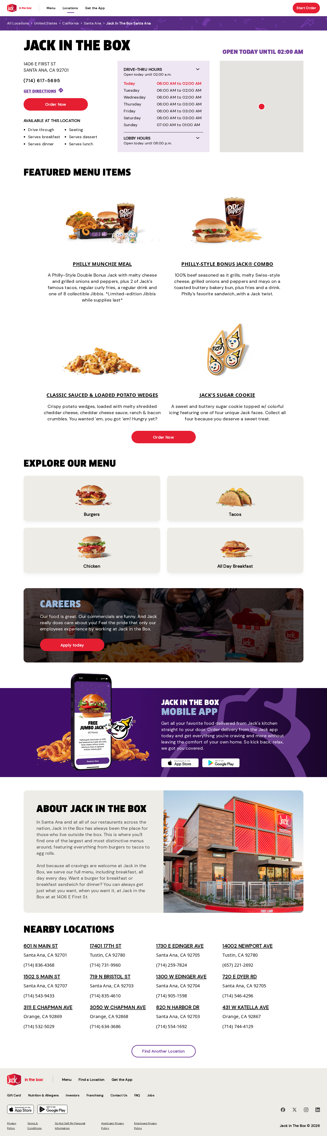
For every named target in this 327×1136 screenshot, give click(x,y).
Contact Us (119, 1095)
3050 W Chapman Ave (118, 1007)
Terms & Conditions (34, 1126)
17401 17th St (105, 946)
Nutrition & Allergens (43, 1095)
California (70, 23)
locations (70, 8)
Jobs (150, 1095)
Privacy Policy (11, 1126)
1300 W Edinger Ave (181, 976)
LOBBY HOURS (137, 138)
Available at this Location (52, 120)
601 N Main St (41, 946)
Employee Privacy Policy (145, 1126)
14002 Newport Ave (247, 946)
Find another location (163, 1051)
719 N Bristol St (110, 976)
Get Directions (40, 91)
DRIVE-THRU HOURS (143, 69)
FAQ (137, 1095)
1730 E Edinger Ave (180, 946)
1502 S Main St (42, 976)
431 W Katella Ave (245, 1007)
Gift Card (14, 1095)
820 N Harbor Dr (178, 1007)
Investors (72, 1095)
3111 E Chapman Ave (48, 1007)
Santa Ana (92, 23)
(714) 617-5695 (42, 80)
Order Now (55, 104)
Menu (51, 8)
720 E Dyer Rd (239, 976)
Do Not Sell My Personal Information (70, 1126)
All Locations (18, 23)
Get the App (95, 8)
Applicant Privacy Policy (112, 1126)
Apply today (72, 645)
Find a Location (92, 1079)
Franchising (95, 1095)
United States (45, 23)
